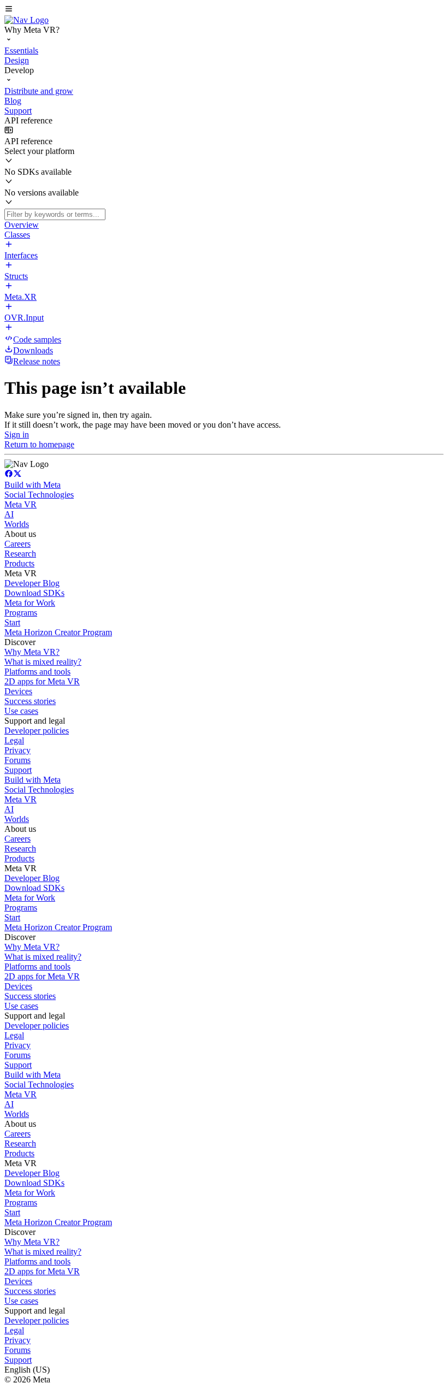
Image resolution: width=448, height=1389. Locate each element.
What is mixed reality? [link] (42, 661)
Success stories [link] (30, 701)
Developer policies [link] (36, 730)
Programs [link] (20, 612)
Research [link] (20, 553)
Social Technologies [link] (39, 494)
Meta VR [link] (20, 504)
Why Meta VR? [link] (32, 652)
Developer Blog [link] (32, 583)
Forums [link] (17, 760)
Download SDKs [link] (34, 593)
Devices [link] (18, 691)
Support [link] (18, 770)
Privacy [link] (17, 750)
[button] (224, 9)
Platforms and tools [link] (37, 671)
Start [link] (12, 622)
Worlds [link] (16, 524)
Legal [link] (14, 740)
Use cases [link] (21, 711)
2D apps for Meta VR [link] (42, 681)
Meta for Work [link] (29, 602)
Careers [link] (17, 543)
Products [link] (19, 563)
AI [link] (9, 514)
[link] (26, 20)
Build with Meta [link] (32, 484)
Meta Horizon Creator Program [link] (58, 632)
